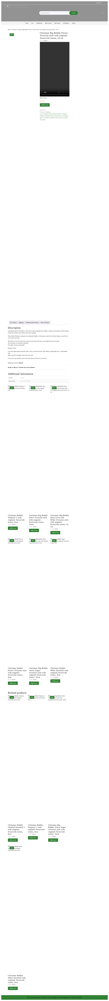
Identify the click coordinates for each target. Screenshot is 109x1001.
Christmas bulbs (49, 116)
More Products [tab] (45, 322)
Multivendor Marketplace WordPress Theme (39, 997)
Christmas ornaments (49, 117)
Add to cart (45, 105)
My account (48, 23)
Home (9, 29)
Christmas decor (58, 116)
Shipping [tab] (21, 322)
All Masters (66, 23)
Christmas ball (47, 114)
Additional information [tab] (32, 322)
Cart (32, 23)
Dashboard (39, 23)
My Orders (57, 23)
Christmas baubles (56, 114)
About (73, 23)
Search (73, 13)
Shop (27, 23)
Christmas (14, 29)
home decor (59, 117)
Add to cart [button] (13, 528)
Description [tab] (13, 322)
